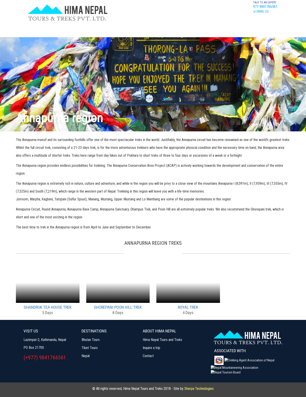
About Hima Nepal (181, 30)
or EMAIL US (261, 11)
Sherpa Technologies (199, 388)
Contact (214, 30)
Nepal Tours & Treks (72, 32)
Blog (263, 30)
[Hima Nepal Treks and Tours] (67, 12)
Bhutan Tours (143, 30)
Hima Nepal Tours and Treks (162, 340)
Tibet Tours (111, 30)
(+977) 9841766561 (45, 357)
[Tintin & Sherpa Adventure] (248, 336)
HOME (38, 30)
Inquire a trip (151, 348)
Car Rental (240, 30)
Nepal (86, 356)
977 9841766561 (265, 6)
